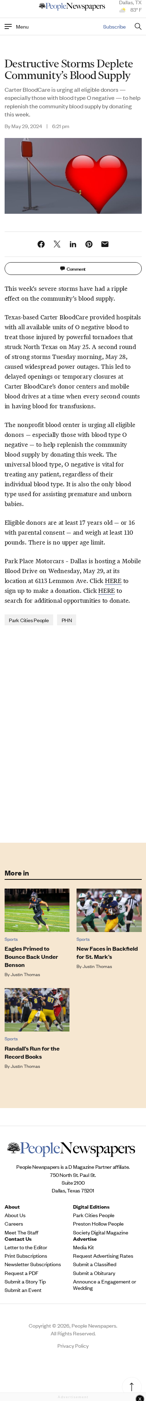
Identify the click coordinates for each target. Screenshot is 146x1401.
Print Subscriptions (26, 1255)
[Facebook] (41, 244)
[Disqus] (73, 733)
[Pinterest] (88, 244)
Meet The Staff (21, 1232)
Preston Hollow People (98, 1223)
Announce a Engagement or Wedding (104, 1284)
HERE (113, 581)
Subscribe (114, 26)
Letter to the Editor (26, 1247)
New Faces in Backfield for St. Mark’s (107, 952)
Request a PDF (21, 1273)
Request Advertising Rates (103, 1255)
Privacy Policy (73, 1345)
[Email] (104, 244)
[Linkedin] (73, 244)
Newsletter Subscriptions (33, 1264)
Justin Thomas (25, 974)
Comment (76, 268)
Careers (14, 1223)
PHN (67, 620)
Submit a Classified (94, 1264)
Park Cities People (29, 620)
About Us (15, 1215)
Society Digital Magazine (100, 1232)
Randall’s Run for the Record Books (32, 1052)
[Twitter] (57, 244)
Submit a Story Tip (25, 1281)
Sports (11, 939)
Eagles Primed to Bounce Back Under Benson (31, 956)
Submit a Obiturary (94, 1273)
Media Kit (83, 1247)
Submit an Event (23, 1290)
